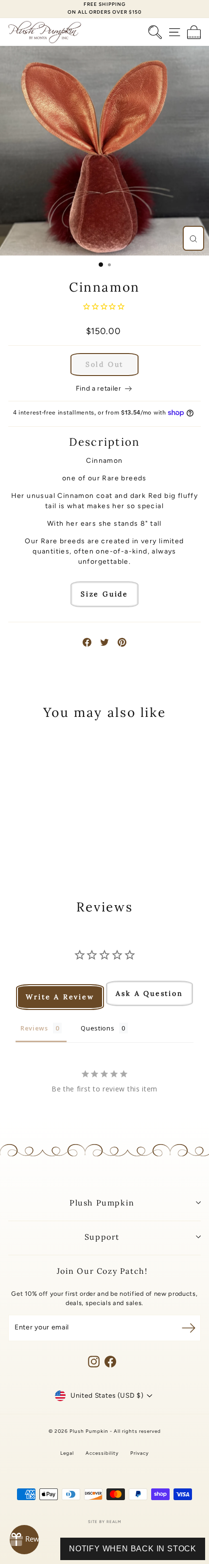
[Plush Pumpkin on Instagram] (94, 1361)
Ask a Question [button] (149, 993)
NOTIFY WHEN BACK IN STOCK (132, 1548)
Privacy (139, 1453)
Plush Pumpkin (102, 1203)
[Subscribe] (188, 1328)
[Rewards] (24, 1539)
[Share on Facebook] (87, 642)
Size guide (104, 594)
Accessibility (102, 1453)
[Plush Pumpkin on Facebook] (110, 1361)
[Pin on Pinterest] (122, 642)
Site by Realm (105, 1521)
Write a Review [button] (60, 996)
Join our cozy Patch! (102, 1271)
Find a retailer (99, 388)
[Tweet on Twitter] (104, 642)
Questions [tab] (97, 1028)
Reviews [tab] (34, 1028)
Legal (67, 1453)
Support (102, 1237)
